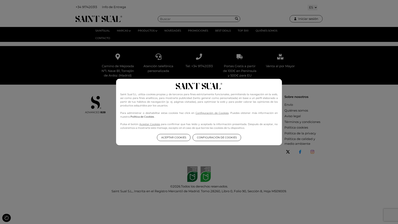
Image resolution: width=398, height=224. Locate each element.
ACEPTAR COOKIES (173, 137)
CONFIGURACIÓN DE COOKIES (217, 137)
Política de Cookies (142, 116)
